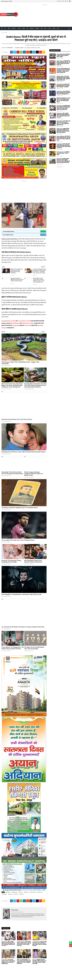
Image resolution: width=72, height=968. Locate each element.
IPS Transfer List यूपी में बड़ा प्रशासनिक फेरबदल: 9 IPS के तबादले (63, 153)
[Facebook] (62, 1)
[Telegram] (34, 52)
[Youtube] (70, 1)
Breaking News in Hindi (9, 321)
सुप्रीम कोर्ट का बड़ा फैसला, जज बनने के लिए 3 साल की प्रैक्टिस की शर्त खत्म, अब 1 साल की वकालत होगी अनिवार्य (63, 100)
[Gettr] (40, 52)
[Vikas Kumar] (6, 914)
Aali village (8, 892)
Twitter (27, 325)
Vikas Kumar (10, 47)
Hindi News (16, 323)
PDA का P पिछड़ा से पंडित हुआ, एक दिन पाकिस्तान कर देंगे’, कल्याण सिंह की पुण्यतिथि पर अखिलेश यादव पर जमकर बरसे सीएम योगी (63, 70)
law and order (39, 892)
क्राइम (6, 32)
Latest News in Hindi (24, 321)
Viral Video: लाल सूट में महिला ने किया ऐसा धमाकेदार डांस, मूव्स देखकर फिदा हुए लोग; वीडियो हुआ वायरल (63, 93)
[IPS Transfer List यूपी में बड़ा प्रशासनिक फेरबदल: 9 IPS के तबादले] (52, 154)
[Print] (30, 52)
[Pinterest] (68, 1)
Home (3, 32)
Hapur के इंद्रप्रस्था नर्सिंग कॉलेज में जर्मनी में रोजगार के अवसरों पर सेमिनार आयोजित (63, 55)
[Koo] (43, 52)
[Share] (70, 945)
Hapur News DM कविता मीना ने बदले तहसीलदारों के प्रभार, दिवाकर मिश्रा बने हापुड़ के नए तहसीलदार (63, 85)
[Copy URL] (37, 52)
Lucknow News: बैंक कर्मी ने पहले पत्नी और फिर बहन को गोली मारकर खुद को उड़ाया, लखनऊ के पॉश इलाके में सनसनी (39, 943)
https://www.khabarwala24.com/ (17, 911)
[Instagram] (66, 1)
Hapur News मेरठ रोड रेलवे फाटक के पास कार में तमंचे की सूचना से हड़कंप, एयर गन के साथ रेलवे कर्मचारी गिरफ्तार (8, 961)
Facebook (15, 325)
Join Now (43, 231)
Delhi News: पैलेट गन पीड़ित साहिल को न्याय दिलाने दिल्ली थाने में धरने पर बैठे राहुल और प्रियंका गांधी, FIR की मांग (8, 943)
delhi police (26, 892)
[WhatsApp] (21, 52)
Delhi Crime (20, 892)
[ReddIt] (27, 52)
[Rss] (58, 1)
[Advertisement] (44, 15)
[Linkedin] (24, 52)
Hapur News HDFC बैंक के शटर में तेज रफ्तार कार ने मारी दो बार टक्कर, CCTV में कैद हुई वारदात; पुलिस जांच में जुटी (63, 122)
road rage (10, 894)
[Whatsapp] (60, 1)
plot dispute (4, 894)
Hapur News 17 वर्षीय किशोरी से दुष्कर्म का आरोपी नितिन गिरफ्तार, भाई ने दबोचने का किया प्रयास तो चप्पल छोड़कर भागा (63, 62)
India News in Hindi (28, 323)
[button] (69, 28)
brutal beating (14, 892)
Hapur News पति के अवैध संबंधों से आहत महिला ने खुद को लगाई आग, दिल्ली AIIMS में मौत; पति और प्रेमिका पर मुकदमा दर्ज (63, 145)
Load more (59, 166)
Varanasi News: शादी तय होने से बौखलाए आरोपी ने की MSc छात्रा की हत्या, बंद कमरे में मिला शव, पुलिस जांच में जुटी (24, 943)
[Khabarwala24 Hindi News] (9, 14)
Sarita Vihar (15, 894)
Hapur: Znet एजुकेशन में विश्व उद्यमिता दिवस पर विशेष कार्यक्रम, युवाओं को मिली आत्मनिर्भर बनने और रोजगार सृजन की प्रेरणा (63, 130)
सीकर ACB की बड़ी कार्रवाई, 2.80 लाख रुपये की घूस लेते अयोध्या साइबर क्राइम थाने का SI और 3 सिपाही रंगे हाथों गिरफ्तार (24, 961)
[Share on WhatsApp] (70, 942)
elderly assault (33, 892)
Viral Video (21, 894)
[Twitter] (64, 1)
